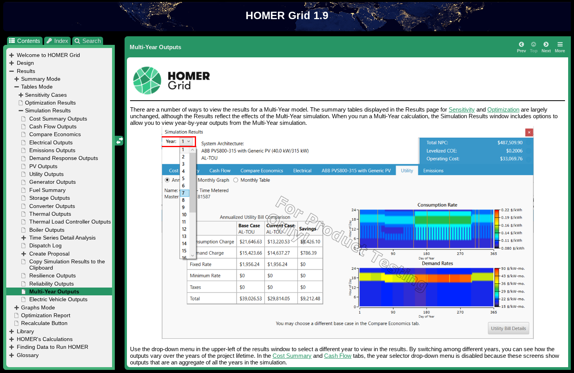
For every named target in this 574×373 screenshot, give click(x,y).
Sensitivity (462, 109)
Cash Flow (337, 355)
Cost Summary (292, 355)
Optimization (503, 109)
